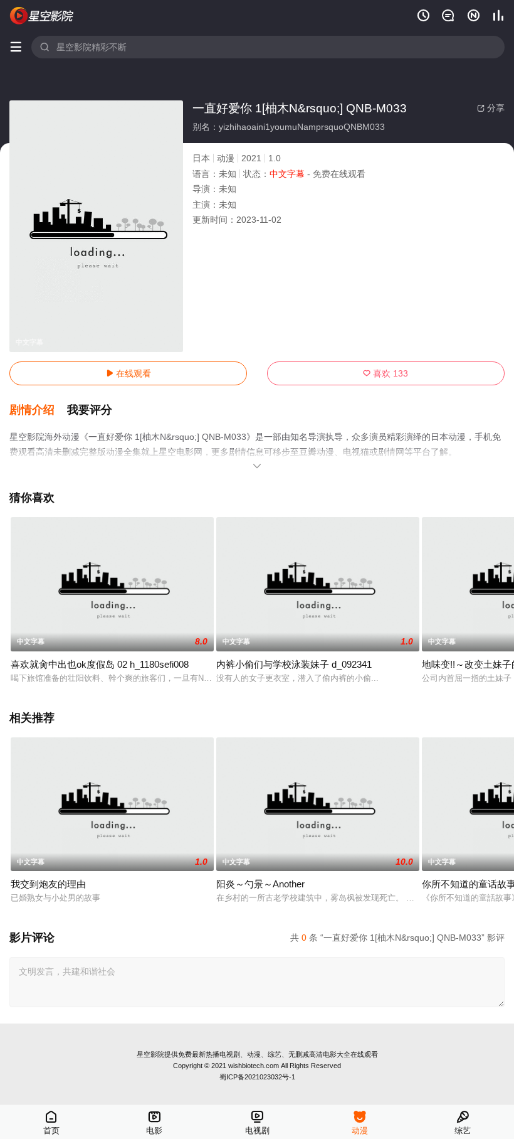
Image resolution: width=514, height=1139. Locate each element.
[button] (38, 410)
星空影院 (150, 1054)
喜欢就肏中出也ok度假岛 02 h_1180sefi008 (100, 664)
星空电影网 (42, 15)
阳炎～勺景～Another (260, 884)
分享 (491, 108)
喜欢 (385, 373)
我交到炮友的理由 (48, 884)
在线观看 (128, 373)
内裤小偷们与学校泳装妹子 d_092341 (294, 664)
